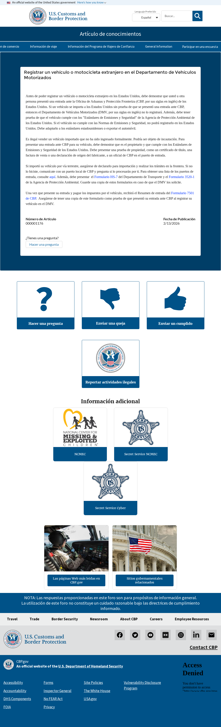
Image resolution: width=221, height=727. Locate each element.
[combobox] (177, 16)
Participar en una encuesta (200, 47)
